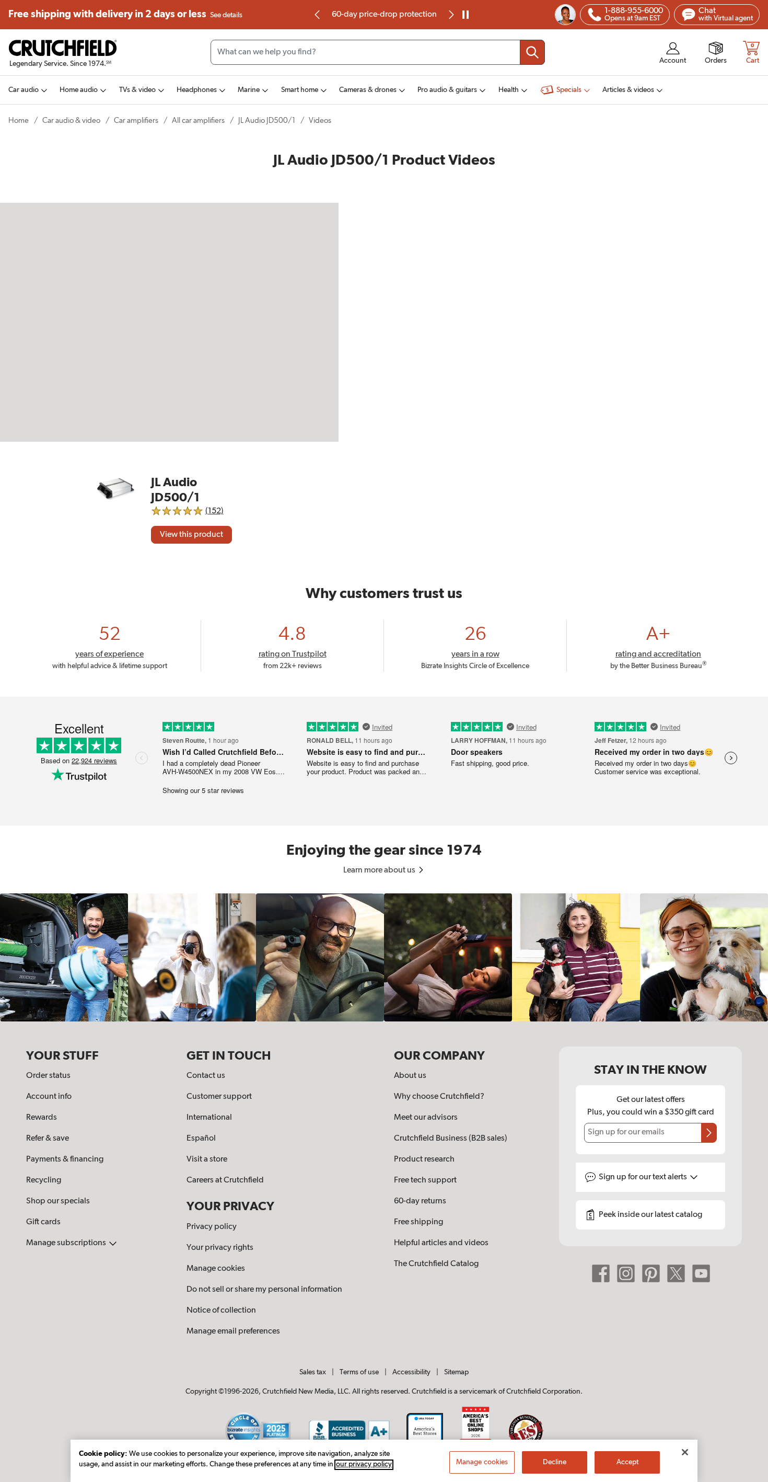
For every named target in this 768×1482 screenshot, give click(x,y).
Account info (49, 1097)
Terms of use (359, 1372)
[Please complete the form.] (709, 1133)
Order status (48, 1076)
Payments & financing (64, 1159)
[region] (384, 957)
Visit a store (207, 1159)
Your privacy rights (220, 1248)
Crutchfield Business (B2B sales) (450, 1138)
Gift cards (43, 1222)
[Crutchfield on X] (676, 1273)
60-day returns (391, 14)
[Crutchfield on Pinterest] (651, 1273)
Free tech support (425, 1180)
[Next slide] (450, 14)
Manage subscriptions (67, 1243)
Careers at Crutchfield (225, 1180)
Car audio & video (71, 120)
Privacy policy (212, 1227)
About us (410, 1076)
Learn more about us (380, 870)
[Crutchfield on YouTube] (701, 1273)
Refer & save (47, 1138)
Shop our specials (58, 1201)
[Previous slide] (317, 14)
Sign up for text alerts (644, 1177)
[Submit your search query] (532, 52)
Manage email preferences (233, 1331)
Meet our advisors (426, 1117)
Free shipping (125, 14)
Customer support (219, 1097)
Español (201, 1138)
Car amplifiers (136, 120)
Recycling (43, 1180)
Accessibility (411, 1372)
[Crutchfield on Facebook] (600, 1273)
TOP (747, 1475)
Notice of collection (221, 1310)
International (209, 1117)
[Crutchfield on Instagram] (625, 1273)
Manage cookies (216, 1269)
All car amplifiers (198, 120)
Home (18, 120)
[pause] (465, 14)
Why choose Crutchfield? (439, 1097)
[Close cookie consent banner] (685, 1452)
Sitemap (456, 1372)
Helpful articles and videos (441, 1243)
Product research (424, 1159)
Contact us (206, 1076)
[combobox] (378, 52)
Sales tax (312, 1372)
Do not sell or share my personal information (264, 1289)
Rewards (41, 1117)
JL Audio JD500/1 (266, 120)
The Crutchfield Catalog (436, 1264)
